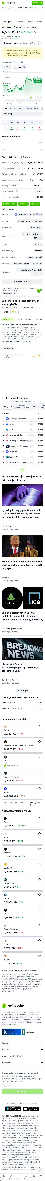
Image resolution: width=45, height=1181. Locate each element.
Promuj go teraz (35, 803)
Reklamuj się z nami (10, 293)
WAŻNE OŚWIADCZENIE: (11, 1116)
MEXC (13, 334)
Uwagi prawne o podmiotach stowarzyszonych (18, 401)
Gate (28, 341)
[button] (24, 221)
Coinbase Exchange (17, 341)
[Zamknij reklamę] (39, 757)
